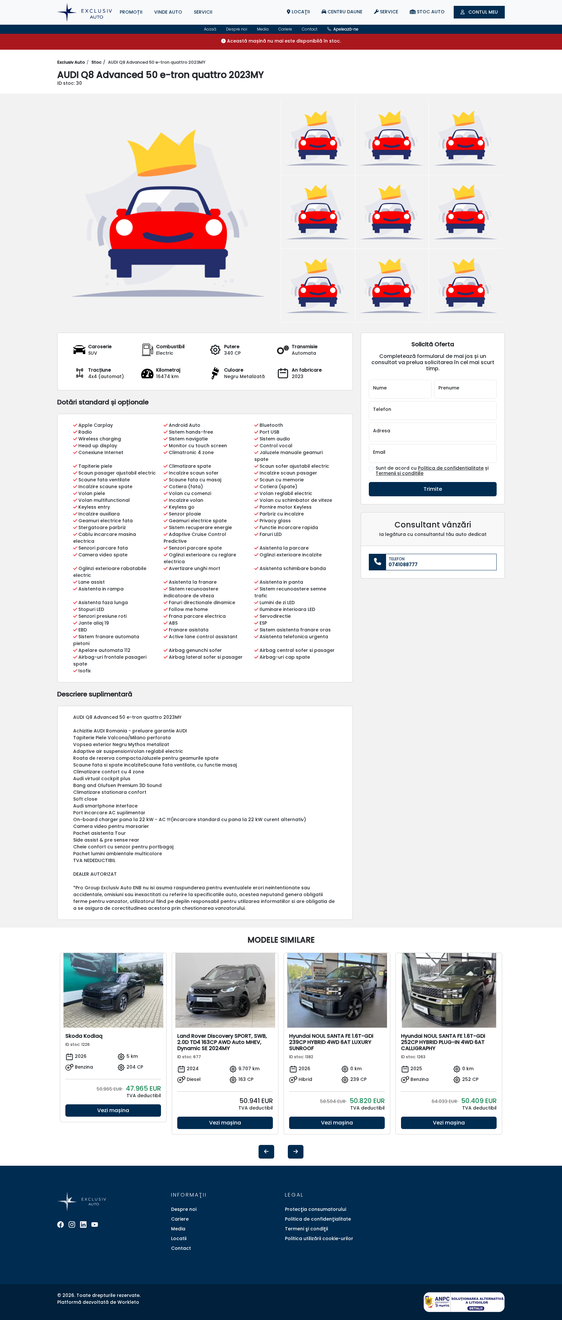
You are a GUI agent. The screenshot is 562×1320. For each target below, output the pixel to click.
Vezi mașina (113, 1110)
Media (263, 29)
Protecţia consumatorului (315, 1209)
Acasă (210, 29)
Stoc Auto (430, 11)
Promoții (131, 12)
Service (388, 11)
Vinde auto (168, 12)
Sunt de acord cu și (432, 470)
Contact (309, 29)
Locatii (178, 1238)
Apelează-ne (345, 29)
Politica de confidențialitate (451, 468)
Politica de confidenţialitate (318, 1219)
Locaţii (300, 11)
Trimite (432, 489)
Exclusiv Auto (71, 62)
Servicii (203, 12)
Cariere (285, 29)
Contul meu (482, 12)
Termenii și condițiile (399, 473)
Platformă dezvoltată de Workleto (98, 1302)
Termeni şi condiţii (306, 1228)
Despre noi (236, 29)
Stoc (96, 62)
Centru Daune (344, 11)
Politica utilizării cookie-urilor (319, 1238)
